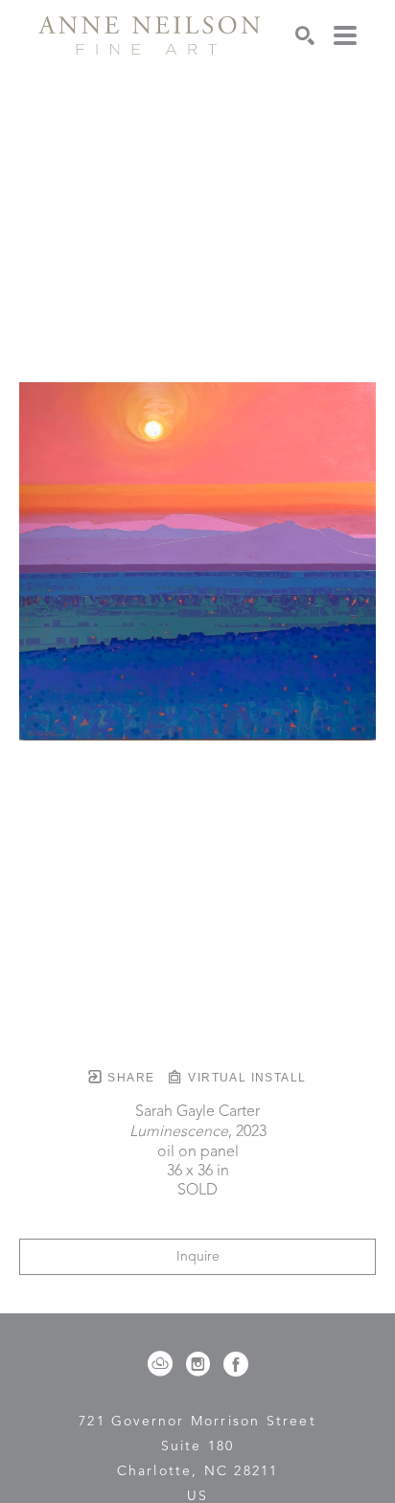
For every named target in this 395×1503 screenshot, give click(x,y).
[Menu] (345, 35)
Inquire (198, 1257)
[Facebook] (235, 1364)
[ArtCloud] (163, 1364)
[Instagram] (201, 1364)
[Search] (304, 35)
